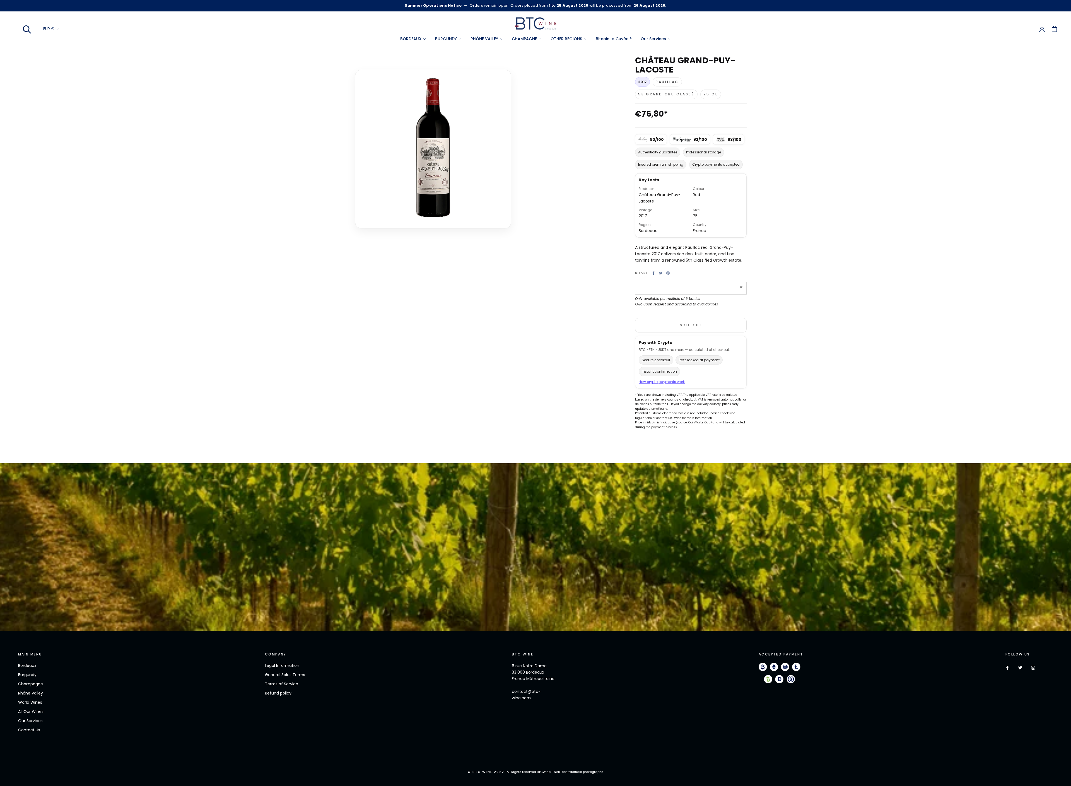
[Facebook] (653, 273)
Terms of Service (281, 684)
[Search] (27, 29)
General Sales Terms (285, 674)
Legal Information (282, 665)
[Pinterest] (668, 273)
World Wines (30, 702)
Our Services (30, 721)
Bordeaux (27, 665)
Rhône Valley (30, 693)
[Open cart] (1054, 29)
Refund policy (278, 693)
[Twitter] (660, 273)
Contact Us (29, 730)
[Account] (1042, 29)
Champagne (30, 684)
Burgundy (27, 674)
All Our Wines (31, 711)
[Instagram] (1033, 667)
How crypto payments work (662, 382)
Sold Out (691, 325)
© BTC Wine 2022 (486, 772)
